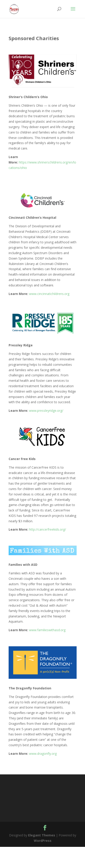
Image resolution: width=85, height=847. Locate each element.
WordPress (42, 840)
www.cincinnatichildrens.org (49, 294)
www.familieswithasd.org (47, 630)
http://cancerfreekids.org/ (47, 529)
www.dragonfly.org (43, 753)
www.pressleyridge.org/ (46, 410)
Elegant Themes (41, 835)
